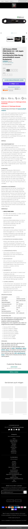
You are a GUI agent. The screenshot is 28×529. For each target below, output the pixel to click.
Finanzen (14, 465)
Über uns (14, 464)
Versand (14, 468)
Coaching (14, 475)
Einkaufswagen (23, 1)
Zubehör (13, 448)
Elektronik (13, 443)
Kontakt (14, 461)
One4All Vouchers (14, 470)
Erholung (13, 450)
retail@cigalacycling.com (18, 427)
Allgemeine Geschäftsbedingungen (14, 474)
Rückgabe (14, 462)
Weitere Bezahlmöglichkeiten (14, 87)
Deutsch (6, 1)
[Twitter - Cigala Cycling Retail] (9, 429)
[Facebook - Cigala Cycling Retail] (11, 429)
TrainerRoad (18, 348)
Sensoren (14, 444)
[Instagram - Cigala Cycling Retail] (14, 429)
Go (25, 492)
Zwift (13, 348)
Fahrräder (13, 445)
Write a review (14, 372)
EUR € (11, 1)
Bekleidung (13, 451)
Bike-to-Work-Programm (14, 467)
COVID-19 (14, 481)
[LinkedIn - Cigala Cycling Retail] (19, 429)
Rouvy (7, 349)
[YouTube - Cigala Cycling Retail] (16, 429)
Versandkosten (8, 64)
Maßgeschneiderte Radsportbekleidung (14, 478)
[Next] (26, 33)
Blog (14, 480)
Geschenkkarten (14, 471)
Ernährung (13, 453)
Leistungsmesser (13, 440)
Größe (4, 68)
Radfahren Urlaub (14, 477)
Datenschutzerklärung (14, 472)
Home (14, 438)
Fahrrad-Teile (13, 447)
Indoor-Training (13, 441)
